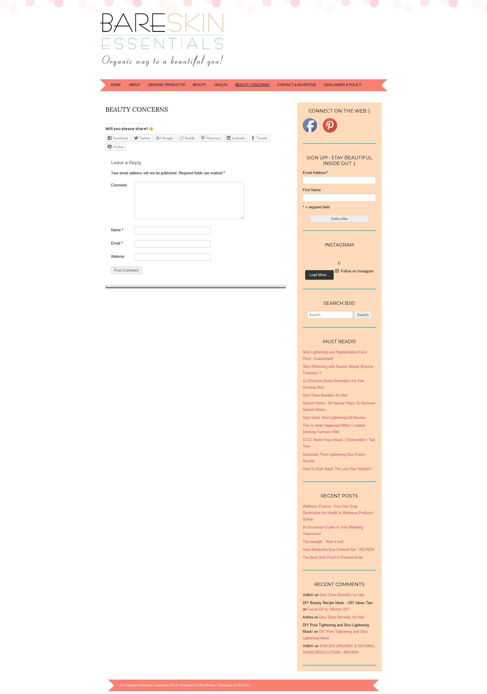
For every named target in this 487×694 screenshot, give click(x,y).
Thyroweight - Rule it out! (323, 541)
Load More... (319, 275)
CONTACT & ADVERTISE (296, 85)
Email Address (315, 173)
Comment (119, 185)
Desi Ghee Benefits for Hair (342, 595)
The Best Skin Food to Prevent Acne (333, 557)
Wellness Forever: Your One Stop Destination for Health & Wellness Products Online (338, 512)
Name (117, 230)
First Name (312, 190)
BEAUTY (199, 85)
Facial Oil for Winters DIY (328, 609)
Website (117, 256)
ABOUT (134, 85)
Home (116, 85)
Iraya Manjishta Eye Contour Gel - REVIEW (338, 549)
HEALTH (220, 85)
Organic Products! (166, 85)
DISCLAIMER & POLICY (342, 85)
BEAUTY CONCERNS (252, 85)
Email (117, 243)
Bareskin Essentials (154, 685)
